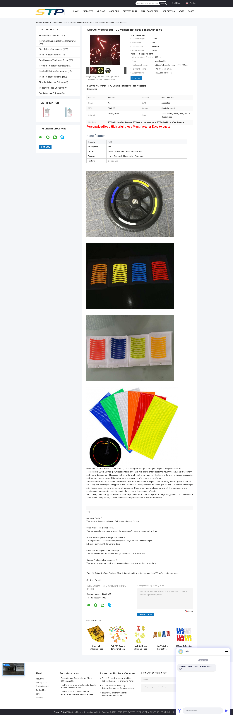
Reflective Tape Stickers (64, 23)
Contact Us (168, 11)
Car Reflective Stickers (50, 93)
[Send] (226, 711)
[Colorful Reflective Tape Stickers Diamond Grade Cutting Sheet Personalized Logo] (95, 634)
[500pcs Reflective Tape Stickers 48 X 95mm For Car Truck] (183, 634)
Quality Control (149, 11)
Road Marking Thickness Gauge (53, 60)
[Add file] (179, 711)
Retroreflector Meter (49, 35)
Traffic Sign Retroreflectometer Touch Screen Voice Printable (78, 686)
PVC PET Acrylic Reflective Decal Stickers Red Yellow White (118, 647)
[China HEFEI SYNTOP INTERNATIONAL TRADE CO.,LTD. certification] (47, 112)
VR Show (101, 11)
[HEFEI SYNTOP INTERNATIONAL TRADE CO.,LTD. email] (42, 137)
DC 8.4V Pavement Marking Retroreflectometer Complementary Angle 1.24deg (118, 687)
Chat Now (176, 3)
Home (75, 11)
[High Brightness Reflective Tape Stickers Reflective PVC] (139, 634)
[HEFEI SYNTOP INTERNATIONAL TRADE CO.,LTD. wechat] (56, 137)
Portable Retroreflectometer (53, 65)
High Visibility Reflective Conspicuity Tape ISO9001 (162, 647)
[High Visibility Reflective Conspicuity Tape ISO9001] (161, 634)
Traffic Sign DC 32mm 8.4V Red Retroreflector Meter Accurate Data (77, 693)
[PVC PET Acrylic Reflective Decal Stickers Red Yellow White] (117, 634)
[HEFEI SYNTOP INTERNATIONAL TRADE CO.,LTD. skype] (63, 137)
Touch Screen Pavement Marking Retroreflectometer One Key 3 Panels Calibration (118, 680)
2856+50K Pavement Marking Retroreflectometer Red (115, 694)
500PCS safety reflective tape (164, 573)
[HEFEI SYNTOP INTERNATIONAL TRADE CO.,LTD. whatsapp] (49, 137)
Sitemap (39, 698)
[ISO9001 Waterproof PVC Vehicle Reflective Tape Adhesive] (105, 50)
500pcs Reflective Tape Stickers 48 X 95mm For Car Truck (184, 647)
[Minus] (226, 651)
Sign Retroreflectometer (50, 49)
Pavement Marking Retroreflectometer (57, 41)
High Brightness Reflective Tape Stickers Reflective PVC (140, 647)
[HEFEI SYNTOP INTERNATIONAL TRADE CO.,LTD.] (50, 12)
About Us (114, 11)
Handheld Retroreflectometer (53, 71)
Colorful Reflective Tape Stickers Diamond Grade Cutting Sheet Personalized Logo (96, 647)
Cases (191, 11)
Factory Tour (130, 11)
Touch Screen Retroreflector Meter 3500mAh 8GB (76, 679)
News (181, 11)
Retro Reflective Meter (50, 54)
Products (88, 11)
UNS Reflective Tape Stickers (103, 573)
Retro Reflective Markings (51, 76)
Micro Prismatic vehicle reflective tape (133, 573)
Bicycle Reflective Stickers (52, 82)
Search (163, 3)
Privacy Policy (60, 712)
